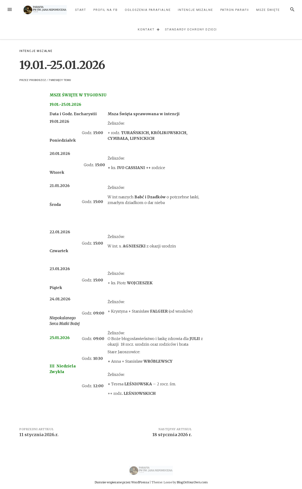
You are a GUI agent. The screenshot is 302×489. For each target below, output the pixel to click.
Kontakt (146, 29)
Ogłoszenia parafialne (148, 10)
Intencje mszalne (195, 10)
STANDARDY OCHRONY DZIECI (191, 29)
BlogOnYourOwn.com (192, 482)
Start (80, 10)
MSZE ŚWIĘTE (268, 10)
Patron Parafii (234, 10)
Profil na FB (105, 10)
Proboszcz (37, 80)
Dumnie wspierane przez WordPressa (122, 482)
